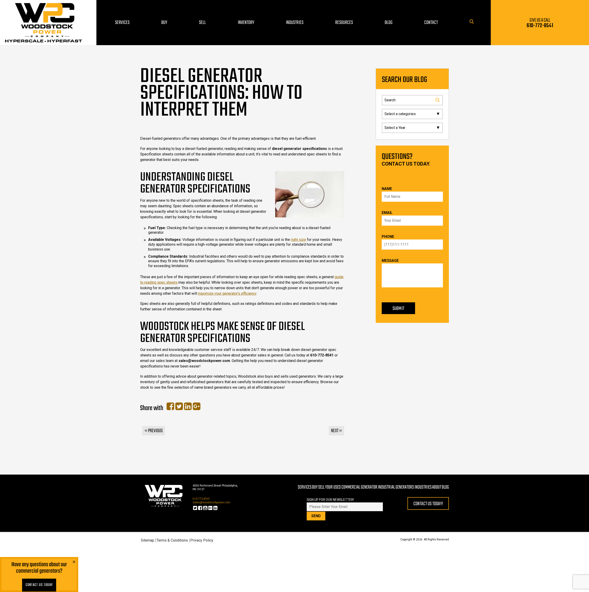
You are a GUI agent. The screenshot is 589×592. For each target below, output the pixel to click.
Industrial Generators (396, 487)
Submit (398, 308)
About (436, 487)
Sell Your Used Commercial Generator (347, 487)
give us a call (540, 23)
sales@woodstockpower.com (211, 502)
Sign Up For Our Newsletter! (330, 500)
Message (390, 260)
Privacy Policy (201, 540)
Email (387, 212)
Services (305, 487)
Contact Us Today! (428, 504)
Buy (315, 487)
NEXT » (336, 431)
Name (387, 189)
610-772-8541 (201, 498)
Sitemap (147, 540)
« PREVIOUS (153, 431)
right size (298, 239)
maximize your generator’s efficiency (227, 293)
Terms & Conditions (172, 540)
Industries (423, 487)
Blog (445, 487)
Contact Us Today (39, 585)
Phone (388, 236)
